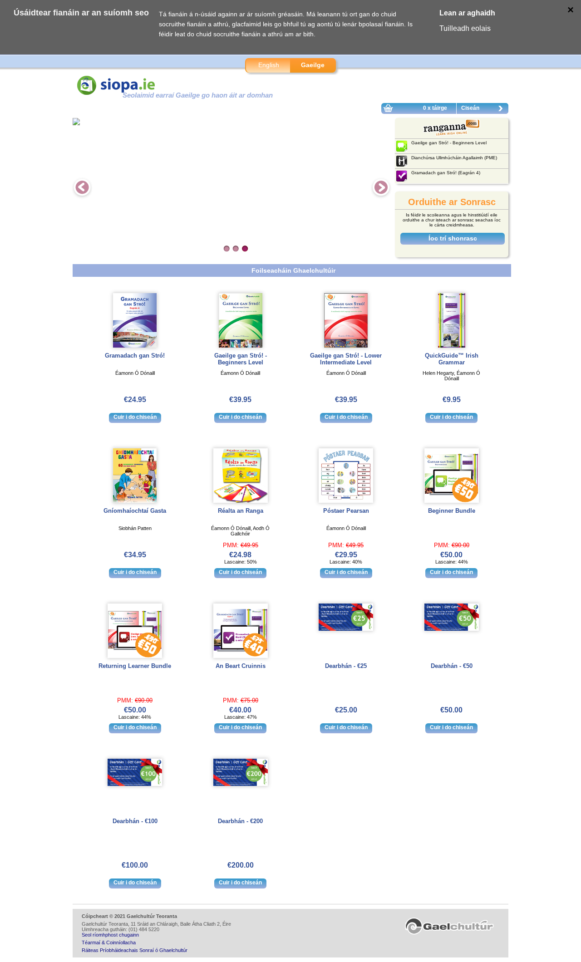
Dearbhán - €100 (135, 821)
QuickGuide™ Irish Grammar (451, 359)
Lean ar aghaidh (467, 13)
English (268, 65)
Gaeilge (313, 65)
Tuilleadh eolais (465, 28)
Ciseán (470, 108)
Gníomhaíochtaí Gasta (134, 510)
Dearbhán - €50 (452, 666)
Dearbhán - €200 (240, 821)
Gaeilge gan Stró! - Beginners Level (240, 359)
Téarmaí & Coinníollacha (109, 942)
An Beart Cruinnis (241, 666)
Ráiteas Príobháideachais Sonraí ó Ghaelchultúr (134, 950)
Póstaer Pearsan (346, 510)
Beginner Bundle (451, 510)
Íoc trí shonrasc (452, 238)
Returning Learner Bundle (134, 666)
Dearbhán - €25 (346, 666)
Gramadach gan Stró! (135, 355)
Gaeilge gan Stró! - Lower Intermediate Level (346, 359)
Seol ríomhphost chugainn (110, 934)
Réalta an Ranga (240, 510)
